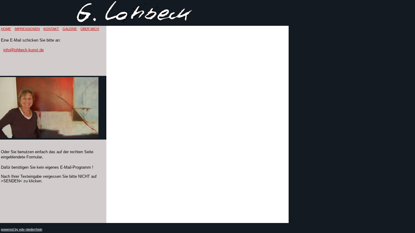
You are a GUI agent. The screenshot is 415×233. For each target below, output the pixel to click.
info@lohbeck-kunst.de (23, 50)
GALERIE (70, 29)
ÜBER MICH (90, 29)
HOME (6, 29)
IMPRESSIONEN (27, 29)
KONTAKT (51, 29)
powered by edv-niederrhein (21, 229)
